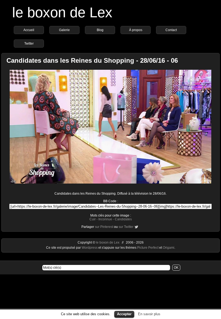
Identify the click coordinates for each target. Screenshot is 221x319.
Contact (171, 30)
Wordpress (90, 248)
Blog (100, 30)
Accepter (124, 314)
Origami (168, 248)
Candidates (123, 219)
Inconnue (105, 219)
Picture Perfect (147, 248)
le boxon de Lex (62, 12)
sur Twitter (126, 227)
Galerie (64, 30)
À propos (135, 30)
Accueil (28, 30)
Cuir (92, 219)
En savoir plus (149, 314)
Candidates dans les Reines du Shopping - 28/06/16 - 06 (92, 60)
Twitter (29, 43)
